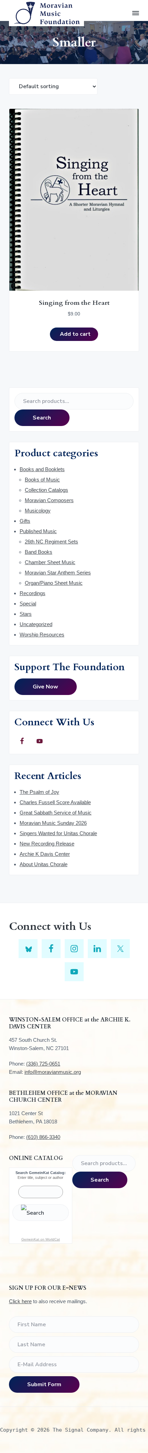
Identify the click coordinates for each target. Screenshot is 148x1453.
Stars (26, 614)
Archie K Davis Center (45, 854)
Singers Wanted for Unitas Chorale (58, 833)
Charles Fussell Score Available (55, 802)
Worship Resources (42, 634)
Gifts (25, 521)
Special (28, 603)
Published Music (38, 531)
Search (42, 418)
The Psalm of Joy (39, 792)
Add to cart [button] (75, 334)
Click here (20, 1301)
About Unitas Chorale (43, 864)
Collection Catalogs (46, 490)
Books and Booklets (42, 469)
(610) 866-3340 (43, 1137)
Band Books (38, 552)
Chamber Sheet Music (50, 562)
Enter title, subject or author (40, 1177)
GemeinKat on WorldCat (40, 1239)
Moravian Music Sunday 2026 (53, 823)
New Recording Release (47, 844)
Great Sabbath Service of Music (56, 813)
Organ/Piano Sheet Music (54, 583)
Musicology (38, 510)
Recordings (32, 593)
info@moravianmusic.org (52, 1072)
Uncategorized (36, 624)
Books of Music (42, 479)
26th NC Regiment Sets (51, 541)
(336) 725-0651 (43, 1064)
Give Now (45, 687)
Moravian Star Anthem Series (58, 572)
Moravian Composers (49, 500)
